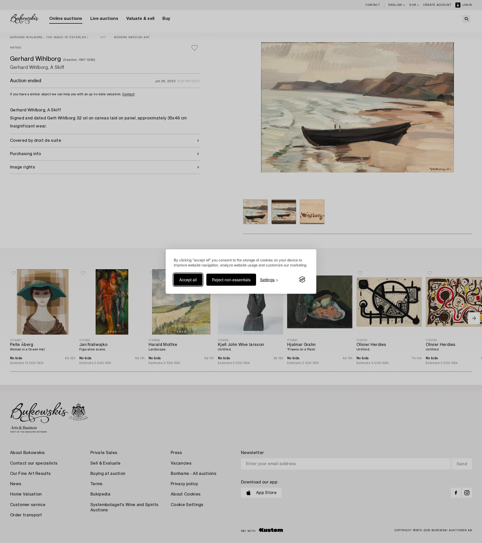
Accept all (188, 279)
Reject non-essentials (231, 279)
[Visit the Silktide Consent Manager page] (302, 280)
